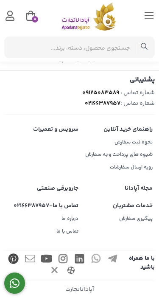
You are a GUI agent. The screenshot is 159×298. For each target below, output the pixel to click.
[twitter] (54, 271)
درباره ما (69, 219)
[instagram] (62, 260)
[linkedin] (79, 260)
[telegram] (112, 260)
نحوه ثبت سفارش (133, 142)
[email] (30, 260)
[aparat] (71, 271)
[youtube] (46, 260)
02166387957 (102, 103)
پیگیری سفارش (136, 219)
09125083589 (100, 93)
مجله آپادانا (139, 188)
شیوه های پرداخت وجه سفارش (119, 155)
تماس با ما (67, 232)
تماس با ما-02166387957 (46, 206)
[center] (144, 47)
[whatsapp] (95, 260)
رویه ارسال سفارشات (131, 167)
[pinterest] (13, 260)
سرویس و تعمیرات (55, 129)
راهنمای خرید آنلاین (128, 129)
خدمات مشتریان (133, 206)
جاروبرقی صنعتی (57, 188)
